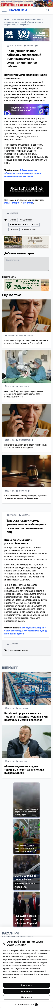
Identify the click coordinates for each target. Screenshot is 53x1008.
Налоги (35, 224)
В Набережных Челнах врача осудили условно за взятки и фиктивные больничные (25, 497)
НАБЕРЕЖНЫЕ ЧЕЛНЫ (19, 224)
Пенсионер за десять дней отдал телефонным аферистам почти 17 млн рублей (25, 446)
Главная (8, 19)
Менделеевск (26, 220)
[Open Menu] (4, 10)
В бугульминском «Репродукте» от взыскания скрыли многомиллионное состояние (22, 173)
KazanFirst (14, 213)
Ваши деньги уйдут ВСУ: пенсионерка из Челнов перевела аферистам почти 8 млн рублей (26, 341)
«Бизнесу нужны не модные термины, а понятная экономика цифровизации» (24, 770)
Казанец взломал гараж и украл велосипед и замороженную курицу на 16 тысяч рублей (25, 630)
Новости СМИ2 (9, 277)
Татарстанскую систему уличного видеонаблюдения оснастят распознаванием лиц (26, 526)
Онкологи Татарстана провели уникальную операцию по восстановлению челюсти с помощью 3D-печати (23, 394)
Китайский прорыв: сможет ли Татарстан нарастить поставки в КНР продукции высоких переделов (26, 717)
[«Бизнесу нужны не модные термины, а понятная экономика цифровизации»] (26, 741)
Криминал (23, 491)
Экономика (23, 708)
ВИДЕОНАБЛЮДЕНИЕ (19, 650)
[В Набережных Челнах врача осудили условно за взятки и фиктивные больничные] (26, 471)
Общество (23, 386)
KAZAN (18, 10)
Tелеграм (15, 202)
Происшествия (25, 335)
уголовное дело (29, 229)
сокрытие (14, 229)
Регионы (18, 19)
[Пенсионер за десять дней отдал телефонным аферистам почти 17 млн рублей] (26, 420)
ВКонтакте (28, 202)
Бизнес (13, 220)
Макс (7, 202)
